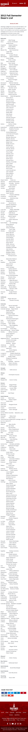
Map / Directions (21, 720)
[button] (22, 3)
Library (24, 712)
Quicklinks (17, 715)
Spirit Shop (18, 712)
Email (7, 712)
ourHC (2, 712)
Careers (11, 715)
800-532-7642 (13, 718)
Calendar (12, 712)
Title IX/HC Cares (21, 729)
